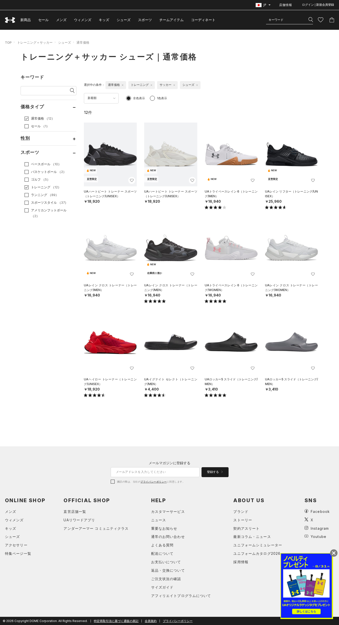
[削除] (122, 85)
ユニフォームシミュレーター (257, 545)
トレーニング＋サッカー (35, 42)
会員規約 (151, 621)
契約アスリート (246, 528)
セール (43, 20)
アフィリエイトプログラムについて (181, 595)
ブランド (240, 511)
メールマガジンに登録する (169, 463)
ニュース (158, 520)
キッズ (104, 20)
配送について (162, 553)
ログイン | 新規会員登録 (318, 4)
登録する (213, 472)
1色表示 (162, 98)
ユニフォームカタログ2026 (256, 553)
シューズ (124, 20)
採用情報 (240, 562)
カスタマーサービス (168, 511)
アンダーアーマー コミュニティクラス (96, 528)
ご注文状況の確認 (166, 579)
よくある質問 (162, 545)
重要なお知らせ (164, 528)
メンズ (61, 20)
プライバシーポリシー (153, 481)
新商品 (25, 20)
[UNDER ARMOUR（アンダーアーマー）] (10, 20)
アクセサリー (16, 545)
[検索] (310, 20)
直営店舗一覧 (75, 511)
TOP (8, 42)
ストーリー (242, 520)
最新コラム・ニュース (252, 536)
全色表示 (139, 98)
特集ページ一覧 (18, 553)
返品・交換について (168, 570)
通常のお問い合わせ (168, 536)
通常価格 (82, 42)
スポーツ (145, 20)
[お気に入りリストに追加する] (131, 180)
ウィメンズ (82, 20)
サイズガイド (162, 587)
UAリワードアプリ (79, 520)
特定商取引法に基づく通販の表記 (116, 621)
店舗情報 (285, 5)
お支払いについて (166, 562)
